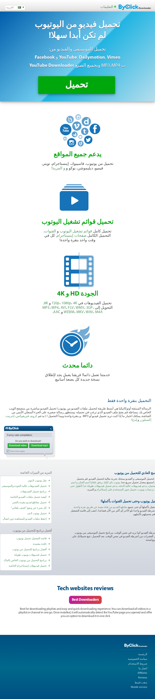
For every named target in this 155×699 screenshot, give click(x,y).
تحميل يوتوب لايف (37, 513)
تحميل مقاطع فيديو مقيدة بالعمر (29, 502)
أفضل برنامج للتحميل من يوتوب (29, 549)
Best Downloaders (85, 600)
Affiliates (142, 673)
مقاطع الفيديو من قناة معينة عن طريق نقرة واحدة (101, 507)
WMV (80, 308)
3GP (89, 308)
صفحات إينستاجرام (71, 236)
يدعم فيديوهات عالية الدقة (133, 486)
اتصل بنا (143, 668)
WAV (89, 312)
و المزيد (59, 168)
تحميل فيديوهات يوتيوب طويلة (30, 555)
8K (46, 303)
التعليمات (106, 7)
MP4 (55, 308)
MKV (80, 312)
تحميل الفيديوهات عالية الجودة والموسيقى (24, 486)
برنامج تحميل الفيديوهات (33, 491)
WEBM (69, 312)
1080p (66, 303)
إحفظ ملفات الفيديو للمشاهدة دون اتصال (25, 519)
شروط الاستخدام (137, 663)
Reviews (142, 677)
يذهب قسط (141, 682)
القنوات (50, 231)
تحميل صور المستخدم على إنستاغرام (116, 489)
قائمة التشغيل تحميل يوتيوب (31, 538)
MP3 (46, 308)
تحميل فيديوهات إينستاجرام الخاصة (28, 566)
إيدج (134, 420)
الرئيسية (142, 654)
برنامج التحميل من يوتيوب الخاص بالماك (25, 560)
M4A (98, 312)
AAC (56, 312)
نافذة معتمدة (40, 544)
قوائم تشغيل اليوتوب (76, 231)
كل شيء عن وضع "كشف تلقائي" (29, 508)
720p (55, 303)
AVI (63, 308)
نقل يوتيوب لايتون (37, 480)
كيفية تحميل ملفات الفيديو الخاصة (28, 497)
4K (75, 303)
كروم (34, 416)
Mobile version (139, 687)
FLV (71, 308)
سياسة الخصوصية (137, 659)
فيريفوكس (22, 416)
